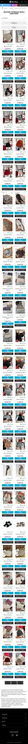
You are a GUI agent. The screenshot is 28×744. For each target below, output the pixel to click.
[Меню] (1, 1)
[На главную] (14, 2)
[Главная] (2, 8)
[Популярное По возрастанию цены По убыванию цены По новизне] (14, 18)
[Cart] (25, 1)
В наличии (11, 44)
